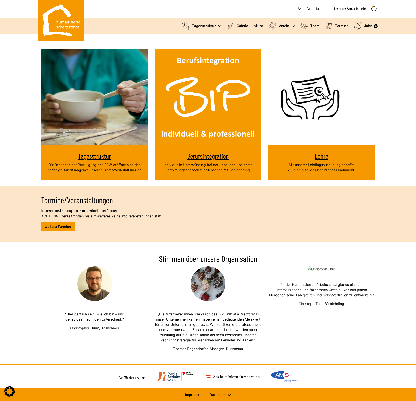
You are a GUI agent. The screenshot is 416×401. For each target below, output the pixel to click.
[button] (220, 26)
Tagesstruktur (94, 156)
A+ (308, 9)
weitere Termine (58, 226)
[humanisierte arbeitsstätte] (61, 20)
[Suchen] (374, 9)
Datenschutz (220, 395)
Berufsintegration (208, 156)
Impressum (194, 395)
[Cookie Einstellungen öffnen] (9, 395)
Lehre (321, 156)
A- (299, 9)
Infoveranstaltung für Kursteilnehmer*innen (79, 210)
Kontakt (322, 9)
